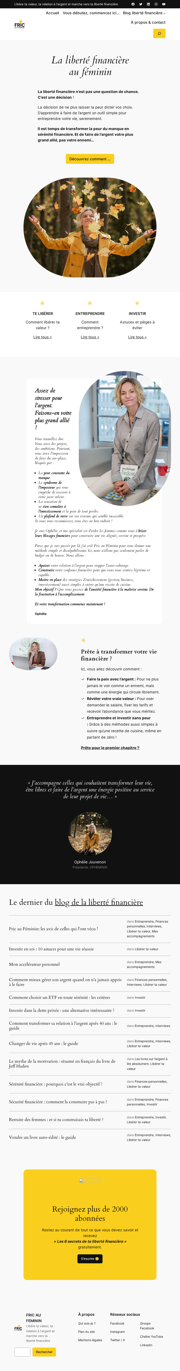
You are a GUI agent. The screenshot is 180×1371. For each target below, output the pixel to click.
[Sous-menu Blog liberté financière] (164, 13)
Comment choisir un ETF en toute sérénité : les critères (59, 997)
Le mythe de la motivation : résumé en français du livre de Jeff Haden (62, 1064)
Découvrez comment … (90, 159)
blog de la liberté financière (99, 902)
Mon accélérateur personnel (34, 964)
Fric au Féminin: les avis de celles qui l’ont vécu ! (53, 928)
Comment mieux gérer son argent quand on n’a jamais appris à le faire (65, 982)
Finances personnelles (150, 980)
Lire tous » (42, 337)
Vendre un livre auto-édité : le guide (43, 1137)
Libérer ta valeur (138, 931)
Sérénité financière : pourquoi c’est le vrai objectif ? (56, 1084)
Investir (140, 997)
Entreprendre (144, 921)
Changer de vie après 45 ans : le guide (43, 1043)
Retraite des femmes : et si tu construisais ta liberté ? (56, 1119)
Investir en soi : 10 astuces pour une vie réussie (51, 949)
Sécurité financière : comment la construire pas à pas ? (58, 1102)
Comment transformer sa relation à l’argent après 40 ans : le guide (63, 1026)
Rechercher (44, 1352)
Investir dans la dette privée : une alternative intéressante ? (62, 1010)
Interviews (154, 926)
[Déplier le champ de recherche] (159, 33)
